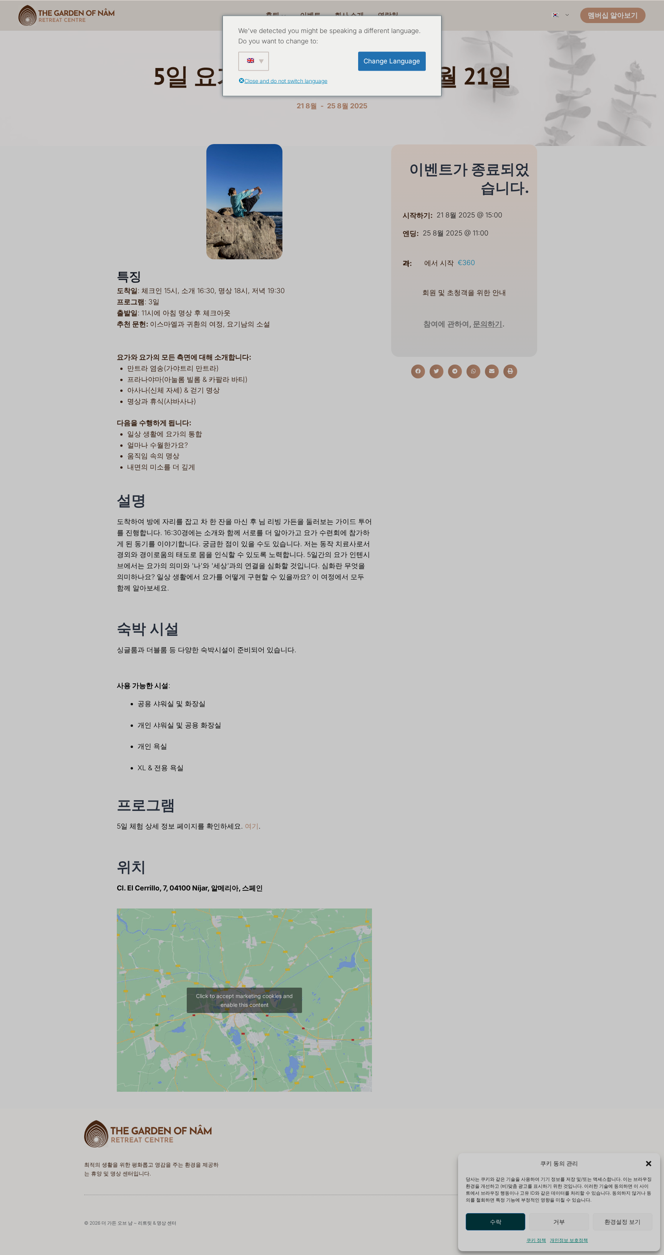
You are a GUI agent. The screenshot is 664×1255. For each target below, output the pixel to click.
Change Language (392, 61)
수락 (495, 1221)
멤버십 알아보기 (613, 15)
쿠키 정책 (536, 1240)
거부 (559, 1221)
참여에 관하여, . (464, 324)
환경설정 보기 (622, 1221)
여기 (252, 826)
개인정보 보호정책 (569, 1240)
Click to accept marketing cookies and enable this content (244, 1000)
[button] (648, 1163)
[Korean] (560, 15)
